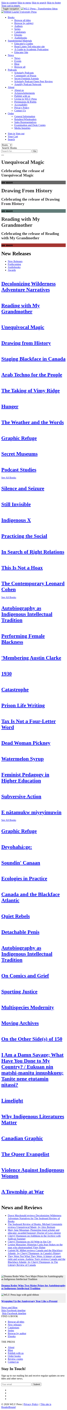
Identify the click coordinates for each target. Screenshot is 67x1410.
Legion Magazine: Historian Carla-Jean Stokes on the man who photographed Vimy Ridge (35, 1246)
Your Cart (13, 136)
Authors (18, 26)
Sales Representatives (25, 122)
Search (11, 139)
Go (34, 151)
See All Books (8, 477)
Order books (14, 1356)
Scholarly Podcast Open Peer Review (33, 81)
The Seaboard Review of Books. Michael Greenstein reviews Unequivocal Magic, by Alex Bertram (35, 1225)
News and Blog (9, 1307)
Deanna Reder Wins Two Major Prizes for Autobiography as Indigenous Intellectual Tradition (33, 1287)
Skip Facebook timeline (13, 1310)
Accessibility (20, 104)
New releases (14, 1324)
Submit (36, 1384)
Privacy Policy (21, 107)
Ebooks (18, 34)
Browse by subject (23, 23)
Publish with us (22, 96)
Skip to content (9, 2)
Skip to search (39, 2)
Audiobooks (20, 37)
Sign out (20, 133)
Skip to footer (54, 2)
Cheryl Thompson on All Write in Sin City (29, 1241)
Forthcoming (14, 264)
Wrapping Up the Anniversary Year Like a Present (29, 1301)
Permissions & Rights (25, 101)
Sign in (11, 133)
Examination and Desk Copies (30, 125)
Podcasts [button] (12, 69)
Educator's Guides (23, 43)
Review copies (15, 1359)
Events (17, 61)
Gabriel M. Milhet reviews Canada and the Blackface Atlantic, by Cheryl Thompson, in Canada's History (35, 1252)
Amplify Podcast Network (27, 84)
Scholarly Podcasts (24, 72)
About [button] (11, 87)
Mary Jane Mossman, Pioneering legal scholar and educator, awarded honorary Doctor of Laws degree (34, 1231)
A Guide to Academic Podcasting (31, 49)
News (17, 58)
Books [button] (11, 17)
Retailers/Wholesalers (25, 119)
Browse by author (17, 1333)
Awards (12, 270)
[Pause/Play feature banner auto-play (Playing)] (2, 155)
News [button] (11, 55)
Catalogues (20, 32)
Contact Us (20, 110)
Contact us (13, 1361)
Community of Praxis (25, 75)
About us (19, 90)
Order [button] (11, 113)
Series (17, 29)
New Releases (15, 261)
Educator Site (21, 52)
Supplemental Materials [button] (20, 40)
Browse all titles (22, 20)
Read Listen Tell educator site (29, 46)
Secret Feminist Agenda (26, 78)
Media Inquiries (22, 128)
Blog (16, 64)
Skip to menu (24, 2)
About (11, 1347)
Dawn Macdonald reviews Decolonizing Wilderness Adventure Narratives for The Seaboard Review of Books (34, 1218)
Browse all (19, 67)
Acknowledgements (24, 93)
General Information (24, 116)
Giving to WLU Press (25, 99)
